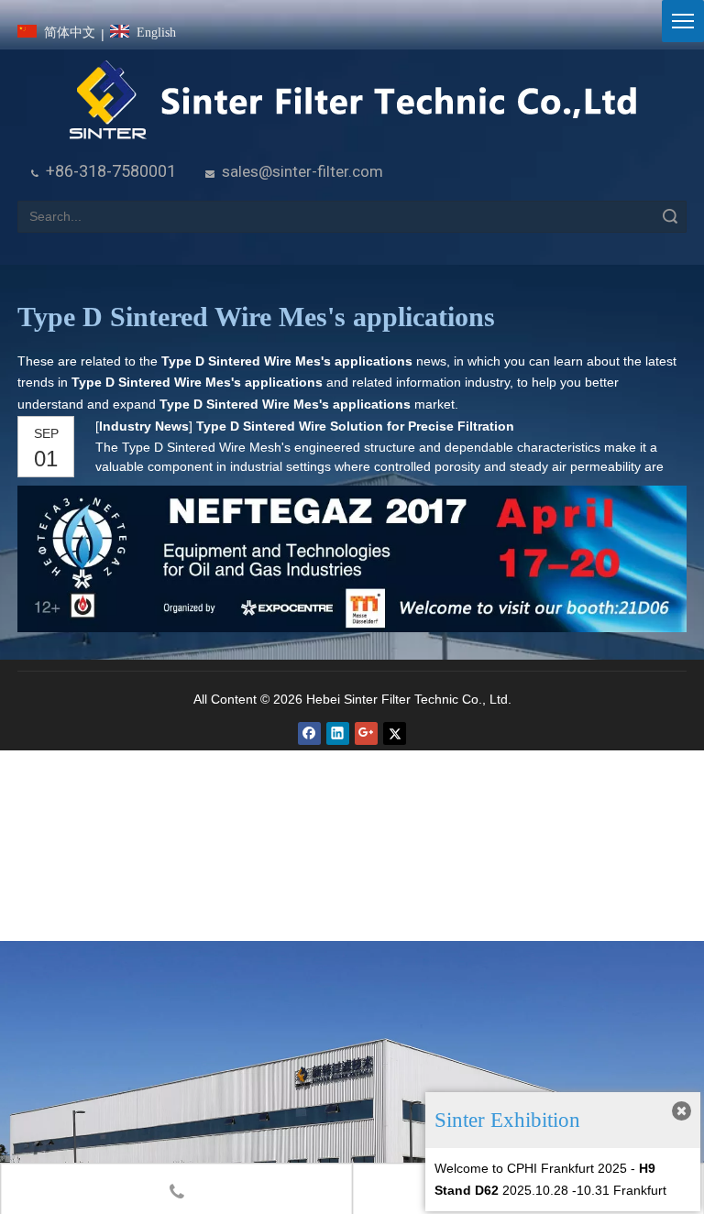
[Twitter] (394, 733)
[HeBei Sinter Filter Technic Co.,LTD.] (352, 101)
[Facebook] (309, 733)
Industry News (143, 426)
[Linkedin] (337, 733)
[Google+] (366, 733)
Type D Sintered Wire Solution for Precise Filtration (355, 426)
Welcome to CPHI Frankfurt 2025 (530, 1168)
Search (670, 217)
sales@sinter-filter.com (302, 171)
